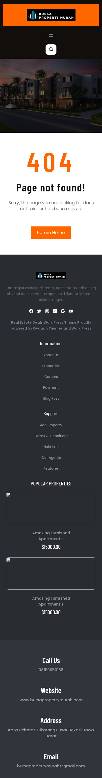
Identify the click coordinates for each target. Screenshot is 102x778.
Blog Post (51, 398)
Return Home (51, 233)
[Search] (51, 49)
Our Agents (51, 457)
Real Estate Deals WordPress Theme (43, 322)
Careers (51, 376)
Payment (51, 387)
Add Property (51, 425)
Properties (51, 365)
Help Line (51, 446)
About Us (51, 354)
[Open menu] (51, 35)
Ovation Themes (48, 328)
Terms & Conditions (51, 435)
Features (51, 468)
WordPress (81, 328)
